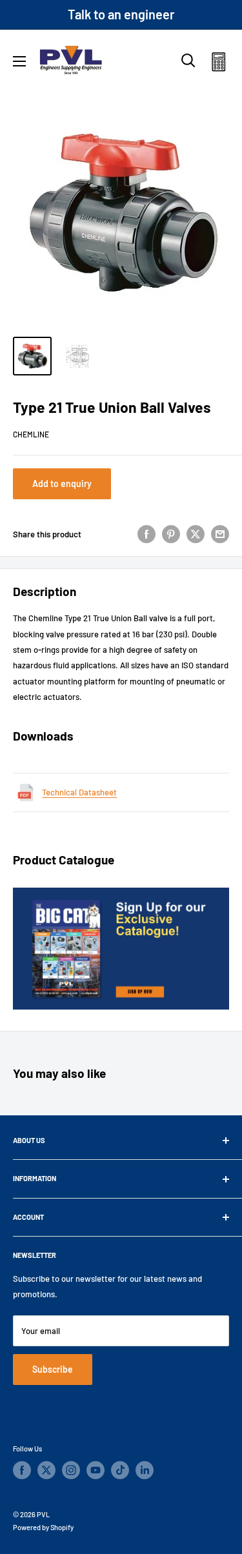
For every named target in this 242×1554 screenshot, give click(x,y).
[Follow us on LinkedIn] (145, 1470)
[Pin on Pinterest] (171, 534)
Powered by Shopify (43, 1527)
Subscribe (52, 1369)
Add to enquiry (62, 483)
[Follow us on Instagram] (71, 1470)
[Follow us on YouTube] (95, 1470)
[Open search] (188, 61)
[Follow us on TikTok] (120, 1470)
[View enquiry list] (218, 64)
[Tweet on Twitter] (196, 534)
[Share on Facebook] (146, 534)
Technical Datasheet (79, 792)
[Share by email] (220, 534)
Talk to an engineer (121, 14)
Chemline (31, 434)
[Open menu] (19, 61)
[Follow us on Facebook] (22, 1470)
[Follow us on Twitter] (46, 1470)
